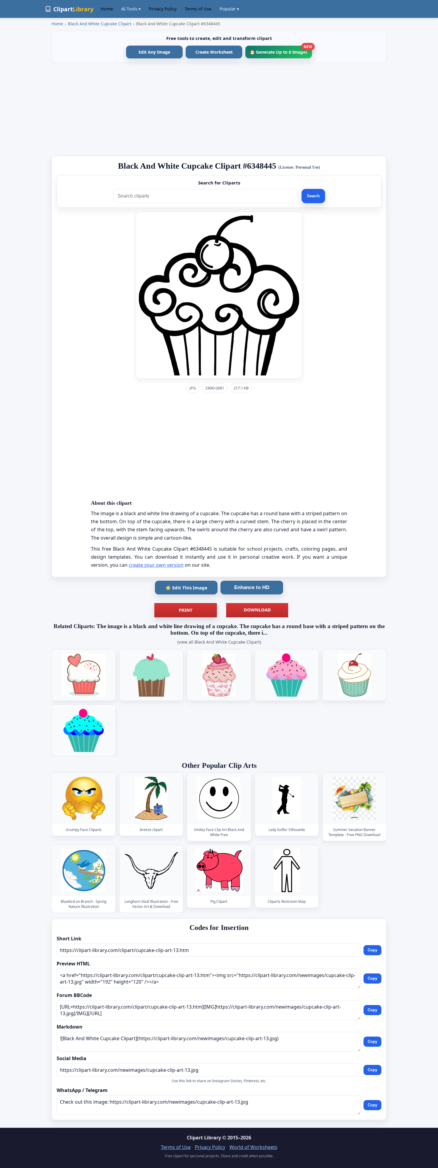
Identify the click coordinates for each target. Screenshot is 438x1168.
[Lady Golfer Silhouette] (286, 798)
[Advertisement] (219, 109)
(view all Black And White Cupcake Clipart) (219, 642)
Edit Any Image (154, 52)
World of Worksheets (253, 1147)
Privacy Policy (162, 9)
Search (313, 196)
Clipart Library (204, 1137)
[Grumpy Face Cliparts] (84, 798)
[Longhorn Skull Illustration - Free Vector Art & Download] (151, 870)
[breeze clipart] (151, 798)
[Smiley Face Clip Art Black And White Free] (219, 798)
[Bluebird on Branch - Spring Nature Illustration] (84, 870)
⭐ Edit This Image (186, 588)
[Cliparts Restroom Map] (286, 870)
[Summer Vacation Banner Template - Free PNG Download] (354, 798)
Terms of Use (198, 9)
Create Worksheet (214, 52)
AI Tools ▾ (131, 9)
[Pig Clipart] (219, 870)
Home (107, 9)
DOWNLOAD (257, 610)
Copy (372, 950)
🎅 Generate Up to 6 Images (281, 50)
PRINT (185, 610)
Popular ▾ (229, 9)
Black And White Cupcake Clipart (99, 24)
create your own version (156, 565)
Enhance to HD (251, 587)
